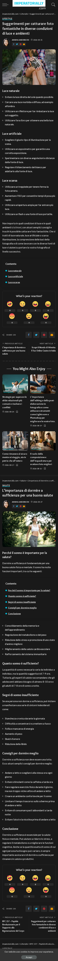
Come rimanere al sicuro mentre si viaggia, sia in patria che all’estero (14, 457)
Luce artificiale (15, 276)
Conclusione (14, 613)
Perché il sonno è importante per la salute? (29, 590)
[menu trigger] (6, 4)
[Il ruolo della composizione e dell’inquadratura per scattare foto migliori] (43, 440)
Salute (6, 486)
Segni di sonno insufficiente (22, 602)
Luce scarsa (14, 282)
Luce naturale (14, 270)
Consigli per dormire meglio (22, 607)
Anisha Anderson (20, 40)
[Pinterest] (20, 44)
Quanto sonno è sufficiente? (22, 596)
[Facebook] (13, 44)
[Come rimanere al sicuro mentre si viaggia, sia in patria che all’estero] (15, 440)
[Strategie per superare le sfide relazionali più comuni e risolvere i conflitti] (15, 384)
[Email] (24, 44)
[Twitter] (17, 44)
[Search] (52, 4)
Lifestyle (7, 19)
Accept (29, 957)
